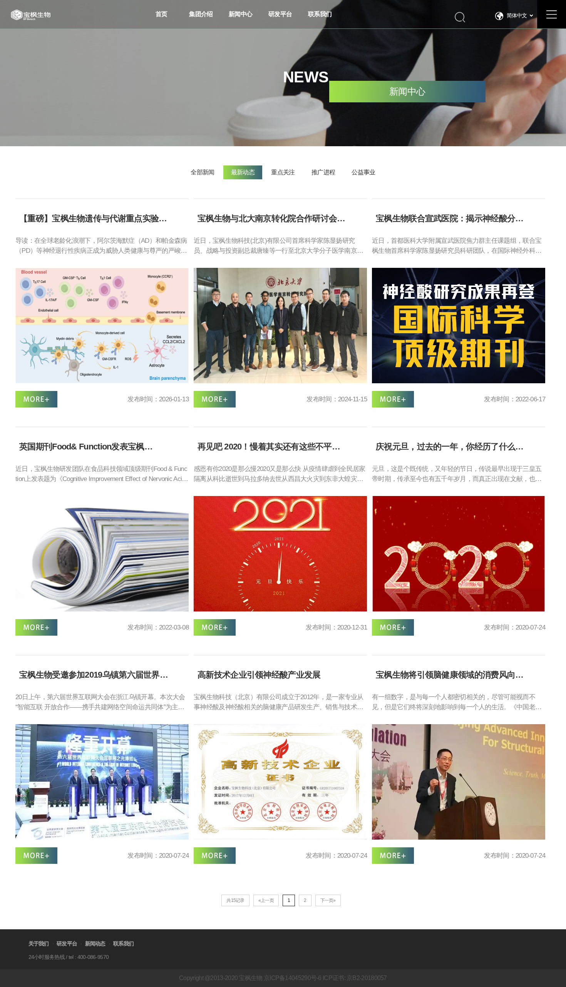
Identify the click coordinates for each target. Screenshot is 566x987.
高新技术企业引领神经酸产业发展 (259, 675)
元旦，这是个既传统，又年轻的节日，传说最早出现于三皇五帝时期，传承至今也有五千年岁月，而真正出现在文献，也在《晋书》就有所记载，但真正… (456, 474)
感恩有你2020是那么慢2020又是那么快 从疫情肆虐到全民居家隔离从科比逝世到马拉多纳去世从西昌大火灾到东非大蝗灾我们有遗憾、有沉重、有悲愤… (279, 474)
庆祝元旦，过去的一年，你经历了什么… (449, 447)
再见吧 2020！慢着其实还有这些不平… (269, 447)
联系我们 (123, 943)
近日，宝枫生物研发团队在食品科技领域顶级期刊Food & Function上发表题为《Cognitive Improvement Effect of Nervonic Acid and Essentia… (101, 474)
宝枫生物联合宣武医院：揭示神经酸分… (449, 218)
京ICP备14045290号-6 (293, 978)
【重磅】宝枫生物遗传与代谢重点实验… (93, 218)
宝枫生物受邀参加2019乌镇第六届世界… (93, 675)
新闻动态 (95, 943)
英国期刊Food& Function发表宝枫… (85, 447)
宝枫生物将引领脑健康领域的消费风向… (449, 675)
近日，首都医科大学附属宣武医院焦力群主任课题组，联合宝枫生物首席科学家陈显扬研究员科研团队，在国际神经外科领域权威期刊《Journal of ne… (456, 246)
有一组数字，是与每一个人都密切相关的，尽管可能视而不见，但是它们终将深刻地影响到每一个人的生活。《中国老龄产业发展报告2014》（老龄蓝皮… (456, 703)
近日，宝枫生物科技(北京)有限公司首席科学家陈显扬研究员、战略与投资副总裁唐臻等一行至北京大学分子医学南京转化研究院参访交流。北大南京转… (278, 246)
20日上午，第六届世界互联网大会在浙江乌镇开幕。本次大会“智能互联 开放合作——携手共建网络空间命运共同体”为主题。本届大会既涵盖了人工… (100, 703)
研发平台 (67, 943)
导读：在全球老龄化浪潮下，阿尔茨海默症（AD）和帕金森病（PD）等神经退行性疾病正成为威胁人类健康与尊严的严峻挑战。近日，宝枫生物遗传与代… (101, 246)
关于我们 (38, 943)
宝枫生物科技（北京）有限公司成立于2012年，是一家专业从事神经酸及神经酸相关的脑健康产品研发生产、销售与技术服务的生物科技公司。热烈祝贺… (278, 703)
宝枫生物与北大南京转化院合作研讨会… (271, 218)
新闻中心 (407, 91)
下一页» (328, 900)
